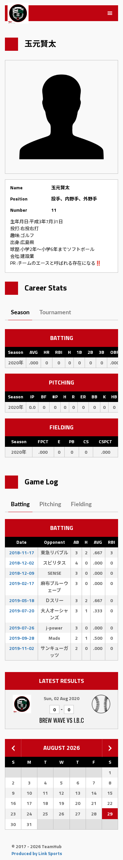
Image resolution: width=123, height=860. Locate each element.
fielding (81, 504)
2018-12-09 (21, 572)
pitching (50, 504)
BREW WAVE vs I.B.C (61, 720)
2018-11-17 (21, 552)
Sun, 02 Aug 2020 (61, 698)
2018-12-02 (21, 562)
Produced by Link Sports (36, 853)
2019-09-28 (21, 637)
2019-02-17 (21, 583)
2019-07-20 (21, 610)
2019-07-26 (21, 627)
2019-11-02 (21, 648)
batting (20, 504)
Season (20, 313)
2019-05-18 (21, 600)
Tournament (55, 313)
